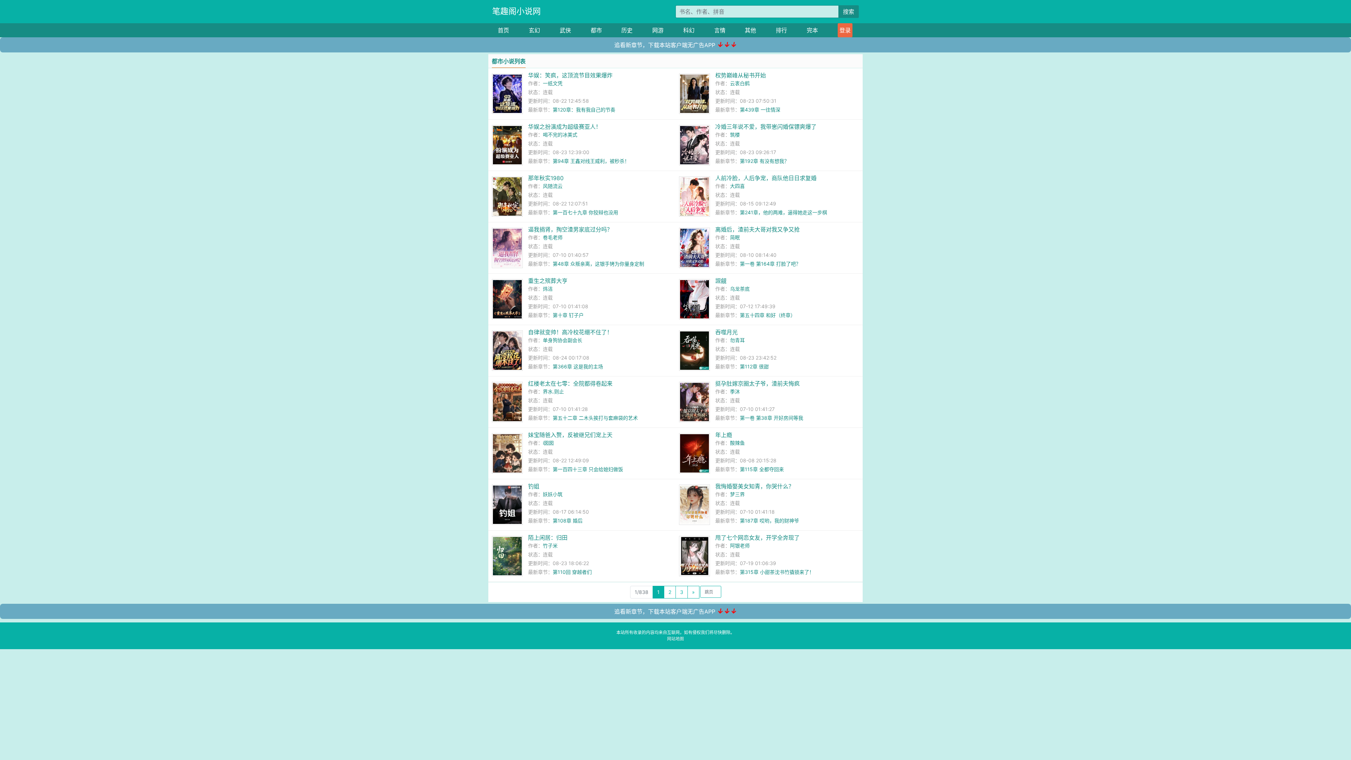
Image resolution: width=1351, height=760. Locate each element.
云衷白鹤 (740, 83)
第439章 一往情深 (760, 110)
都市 (596, 30)
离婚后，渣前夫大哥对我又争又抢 (757, 229)
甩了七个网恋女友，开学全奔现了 (757, 537)
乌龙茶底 (740, 289)
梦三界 (737, 494)
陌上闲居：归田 (547, 537)
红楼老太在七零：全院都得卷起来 (570, 383)
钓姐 (533, 486)
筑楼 (735, 135)
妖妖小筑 (553, 494)
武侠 (565, 30)
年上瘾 (723, 434)
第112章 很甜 (754, 366)
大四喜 (737, 186)
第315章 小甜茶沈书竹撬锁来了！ (777, 572)
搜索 (848, 11)
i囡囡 (548, 443)
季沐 (735, 391)
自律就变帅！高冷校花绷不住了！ (570, 332)
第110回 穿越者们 (572, 572)
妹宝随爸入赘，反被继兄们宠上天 (570, 434)
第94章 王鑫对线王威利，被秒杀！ (591, 161)
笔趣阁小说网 (516, 11)
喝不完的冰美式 (560, 135)
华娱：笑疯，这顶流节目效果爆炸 (570, 75)
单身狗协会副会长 (562, 340)
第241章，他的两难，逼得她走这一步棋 (783, 212)
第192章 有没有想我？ (764, 161)
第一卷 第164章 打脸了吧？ (770, 264)
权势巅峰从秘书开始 (740, 75)
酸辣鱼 (737, 443)
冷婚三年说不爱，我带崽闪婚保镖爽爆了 (766, 126)
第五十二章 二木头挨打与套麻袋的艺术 (595, 418)
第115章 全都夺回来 (762, 469)
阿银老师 (740, 546)
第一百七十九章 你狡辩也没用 (585, 212)
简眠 (735, 237)
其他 (750, 30)
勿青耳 (737, 340)
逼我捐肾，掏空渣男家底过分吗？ (570, 229)
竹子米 (550, 546)
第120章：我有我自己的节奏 (584, 110)
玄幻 (534, 30)
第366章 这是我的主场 (578, 366)
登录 (845, 30)
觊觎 (721, 280)
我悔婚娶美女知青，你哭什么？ (754, 486)
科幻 (688, 30)
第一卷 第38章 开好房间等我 (771, 418)
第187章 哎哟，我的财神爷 (769, 521)
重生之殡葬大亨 (547, 280)
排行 (781, 30)
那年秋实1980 (546, 178)
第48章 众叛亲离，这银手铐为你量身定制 (598, 264)
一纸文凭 (553, 83)
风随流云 (553, 186)
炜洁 (548, 289)
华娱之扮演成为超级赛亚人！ (564, 126)
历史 (627, 30)
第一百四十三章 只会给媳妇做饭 (588, 469)
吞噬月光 (726, 332)
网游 (658, 30)
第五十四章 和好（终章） (767, 315)
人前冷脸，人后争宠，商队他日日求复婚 (766, 178)
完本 (812, 30)
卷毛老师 (553, 237)
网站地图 (675, 638)
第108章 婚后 (568, 521)
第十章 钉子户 (568, 315)
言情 (719, 30)
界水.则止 (553, 391)
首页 (503, 30)
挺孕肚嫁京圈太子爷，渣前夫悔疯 (757, 383)
